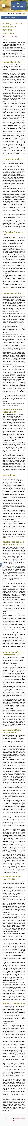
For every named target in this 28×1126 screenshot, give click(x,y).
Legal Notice (18, 13)
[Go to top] (14, 1120)
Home (8, 13)
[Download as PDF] (4, 40)
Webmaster (17, 1118)
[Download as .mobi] (6, 40)
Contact (12, 13)
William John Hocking (10, 36)
